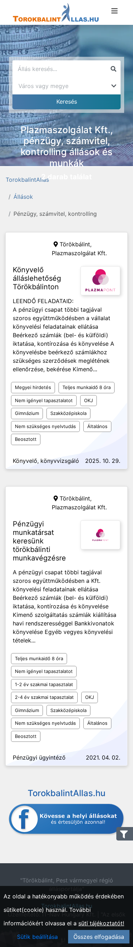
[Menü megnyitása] (114, 11)
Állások (23, 196)
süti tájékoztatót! (101, 923)
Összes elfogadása (98, 936)
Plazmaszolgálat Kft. (79, 253)
